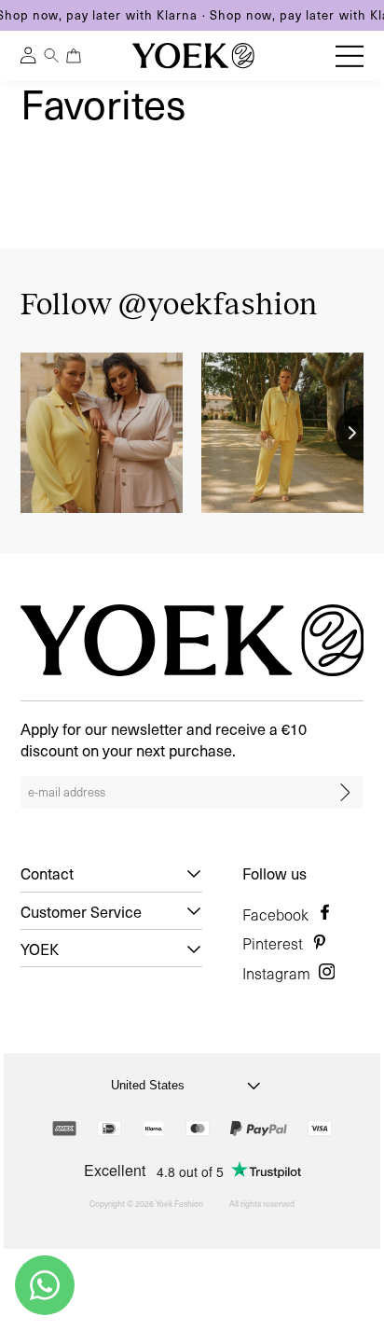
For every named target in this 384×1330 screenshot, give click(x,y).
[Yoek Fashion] (193, 55)
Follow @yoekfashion (170, 304)
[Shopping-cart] (73, 55)
